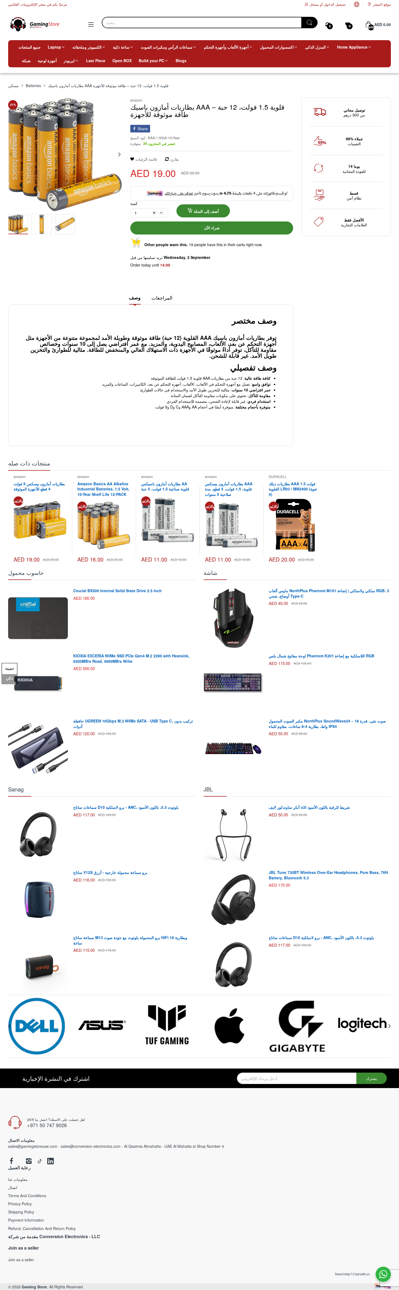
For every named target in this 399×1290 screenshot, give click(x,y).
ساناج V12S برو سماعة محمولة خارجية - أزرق (110, 872)
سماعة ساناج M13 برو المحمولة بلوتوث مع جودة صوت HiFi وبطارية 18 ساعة (130, 940)
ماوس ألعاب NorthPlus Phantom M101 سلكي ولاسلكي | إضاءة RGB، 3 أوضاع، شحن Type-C (329, 593)
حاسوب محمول (26, 572)
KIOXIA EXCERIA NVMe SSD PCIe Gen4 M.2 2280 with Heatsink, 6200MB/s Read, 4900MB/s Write (131, 658)
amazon (136, 100)
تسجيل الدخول (334, 4)
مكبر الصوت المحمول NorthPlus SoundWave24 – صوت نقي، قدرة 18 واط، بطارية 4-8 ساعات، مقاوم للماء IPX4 (327, 723)
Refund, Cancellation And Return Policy (42, 1228)
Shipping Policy (21, 1212)
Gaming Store (34, 1286)
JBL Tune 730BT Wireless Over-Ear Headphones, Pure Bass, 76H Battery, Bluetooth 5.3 (328, 875)
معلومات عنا (18, 1179)
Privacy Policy (20, 1203)
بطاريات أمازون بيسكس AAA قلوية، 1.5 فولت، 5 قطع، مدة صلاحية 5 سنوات (228, 489)
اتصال (12, 1187)
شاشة (210, 572)
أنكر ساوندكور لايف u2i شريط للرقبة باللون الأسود (309, 807)
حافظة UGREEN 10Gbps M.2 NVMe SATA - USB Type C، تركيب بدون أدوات (133, 723)
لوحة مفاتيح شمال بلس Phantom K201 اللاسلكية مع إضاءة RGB (321, 655)
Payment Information (26, 1220)
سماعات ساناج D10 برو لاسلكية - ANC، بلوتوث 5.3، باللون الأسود (126, 807)
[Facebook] (11, 1161)
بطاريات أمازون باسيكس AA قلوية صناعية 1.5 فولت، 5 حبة (165, 486)
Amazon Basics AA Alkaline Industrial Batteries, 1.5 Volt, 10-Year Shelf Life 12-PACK (103, 489)
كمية (134, 203)
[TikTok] (39, 1161)
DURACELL (278, 476)
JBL (208, 789)
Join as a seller (21, 1259)
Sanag (16, 789)
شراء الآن (212, 227)
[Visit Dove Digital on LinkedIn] (50, 1161)
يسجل (314, 4)
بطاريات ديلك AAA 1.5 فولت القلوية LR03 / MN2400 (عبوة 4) (293, 489)
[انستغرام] (29, 1161)
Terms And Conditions (27, 1195)
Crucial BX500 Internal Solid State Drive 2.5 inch (117, 590)
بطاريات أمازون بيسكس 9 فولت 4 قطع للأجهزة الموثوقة (39, 486)
